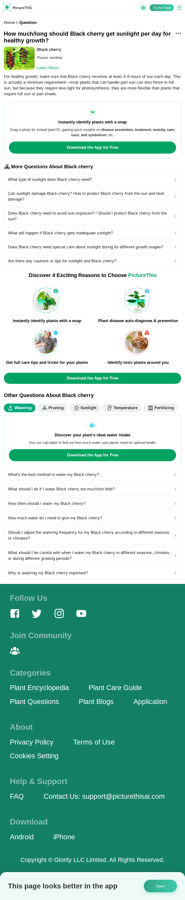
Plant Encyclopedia (39, 687)
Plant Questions (34, 701)
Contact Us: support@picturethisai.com (104, 796)
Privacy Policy (31, 742)
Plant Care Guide (115, 687)
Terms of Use (94, 742)
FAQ (17, 796)
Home (9, 22)
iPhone (64, 837)
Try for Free (162, 8)
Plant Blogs (96, 701)
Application (150, 701)
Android (22, 837)
